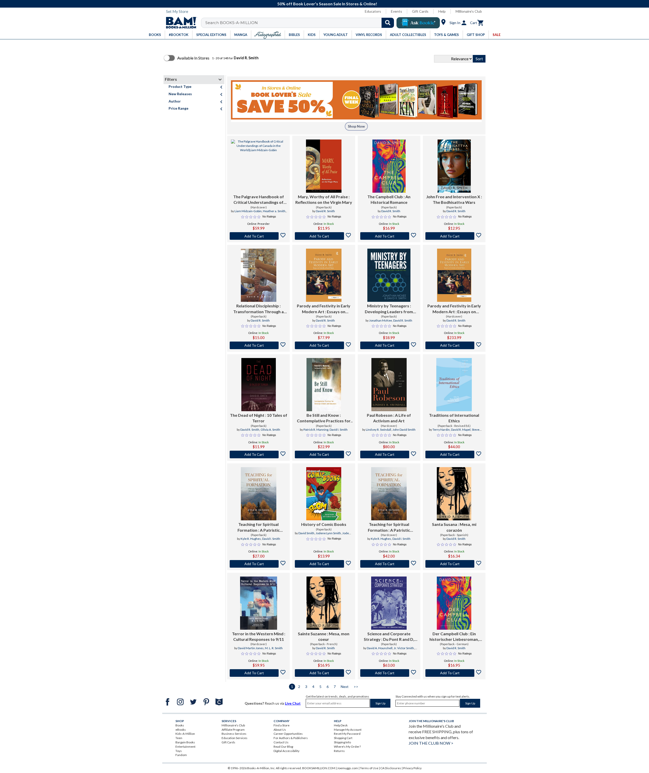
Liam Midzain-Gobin (248, 211)
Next (345, 686)
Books (179, 725)
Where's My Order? (347, 746)
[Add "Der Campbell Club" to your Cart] (454, 673)
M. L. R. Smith (274, 648)
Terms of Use (369, 768)
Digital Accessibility (286, 751)
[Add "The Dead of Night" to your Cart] (258, 454)
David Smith (306, 533)
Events (396, 11)
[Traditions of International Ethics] (454, 384)
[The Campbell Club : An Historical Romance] (389, 166)
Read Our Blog (283, 746)
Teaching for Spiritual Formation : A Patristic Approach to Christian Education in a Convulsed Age (258, 527)
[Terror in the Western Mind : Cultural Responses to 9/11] (258, 603)
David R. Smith (325, 211)
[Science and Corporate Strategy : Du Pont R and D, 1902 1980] (389, 603)
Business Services (234, 734)
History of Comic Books (323, 524)
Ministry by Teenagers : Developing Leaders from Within (389, 308)
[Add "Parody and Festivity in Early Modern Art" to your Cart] (323, 345)
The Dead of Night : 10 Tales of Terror (258, 418)
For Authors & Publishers (291, 738)
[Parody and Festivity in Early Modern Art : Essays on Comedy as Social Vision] (324, 275)
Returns (339, 751)
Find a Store (282, 725)
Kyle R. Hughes (251, 539)
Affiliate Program (233, 729)
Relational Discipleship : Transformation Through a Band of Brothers (258, 308)
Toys (178, 751)
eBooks (180, 729)
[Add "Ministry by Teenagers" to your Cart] (389, 345)
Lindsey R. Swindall (378, 429)
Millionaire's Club (469, 11)
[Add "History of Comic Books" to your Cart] (323, 564)
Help (442, 11)
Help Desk (341, 725)
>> (356, 686)
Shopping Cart (343, 738)
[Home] (179, 23)
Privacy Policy (412, 768)
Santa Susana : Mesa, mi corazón (454, 527)
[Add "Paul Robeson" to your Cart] (389, 454)
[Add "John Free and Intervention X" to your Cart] (454, 236)
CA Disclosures (390, 768)
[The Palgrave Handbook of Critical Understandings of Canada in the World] (258, 166)
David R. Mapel (461, 429)
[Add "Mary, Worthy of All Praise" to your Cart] (323, 236)
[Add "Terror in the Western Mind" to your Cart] (258, 673)
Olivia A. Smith (270, 429)
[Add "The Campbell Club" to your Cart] (389, 236)
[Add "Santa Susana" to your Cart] (454, 564)
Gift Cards (420, 11)
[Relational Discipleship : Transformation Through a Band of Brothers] (259, 275)
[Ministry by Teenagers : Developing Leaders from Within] (389, 275)
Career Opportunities (288, 734)
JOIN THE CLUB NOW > (431, 743)
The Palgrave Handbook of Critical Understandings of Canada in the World (258, 199)
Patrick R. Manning (315, 429)
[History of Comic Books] (323, 494)
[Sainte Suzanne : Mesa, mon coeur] (323, 603)
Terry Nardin (441, 429)
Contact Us (281, 742)
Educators (373, 11)
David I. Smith (339, 429)
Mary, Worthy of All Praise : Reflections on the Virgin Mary (323, 199)
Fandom (181, 755)
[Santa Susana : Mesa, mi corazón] (454, 494)
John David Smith (404, 429)
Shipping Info (342, 742)
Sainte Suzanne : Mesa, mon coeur (323, 636)
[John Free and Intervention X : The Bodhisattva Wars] (454, 166)
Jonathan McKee (380, 320)
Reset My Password (347, 734)
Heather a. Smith (274, 211)
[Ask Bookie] (418, 22)
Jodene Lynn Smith (328, 533)
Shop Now (356, 126)
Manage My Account (348, 729)
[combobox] (300, 23)
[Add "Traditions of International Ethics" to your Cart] (454, 454)
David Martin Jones (251, 648)
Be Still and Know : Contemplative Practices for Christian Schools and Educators (324, 418)
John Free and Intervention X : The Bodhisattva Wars (454, 199)
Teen (178, 738)
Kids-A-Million (185, 734)
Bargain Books (185, 742)
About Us (280, 729)
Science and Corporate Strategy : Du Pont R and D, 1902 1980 (389, 636)
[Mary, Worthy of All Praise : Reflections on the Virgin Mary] (324, 166)
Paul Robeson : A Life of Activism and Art (389, 418)
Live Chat (293, 703)
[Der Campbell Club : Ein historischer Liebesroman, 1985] (454, 603)
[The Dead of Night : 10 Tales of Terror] (258, 384)
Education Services (234, 738)
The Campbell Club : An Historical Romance (388, 199)
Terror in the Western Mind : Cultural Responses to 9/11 (258, 636)
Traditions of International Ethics (454, 418)
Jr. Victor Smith (404, 648)
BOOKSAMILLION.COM (318, 768)
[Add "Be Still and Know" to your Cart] (323, 454)
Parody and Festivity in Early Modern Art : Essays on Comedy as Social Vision (323, 308)
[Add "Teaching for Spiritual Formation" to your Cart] (258, 564)
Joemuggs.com (347, 768)
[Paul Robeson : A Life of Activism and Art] (389, 384)
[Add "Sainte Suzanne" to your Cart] (323, 673)
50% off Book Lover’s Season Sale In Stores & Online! (327, 3)
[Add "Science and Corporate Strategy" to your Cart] (389, 673)
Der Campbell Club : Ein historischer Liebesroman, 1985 (454, 636)
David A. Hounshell (379, 648)
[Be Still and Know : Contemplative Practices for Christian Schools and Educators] (323, 384)
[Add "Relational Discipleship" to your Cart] (258, 345)
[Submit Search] (388, 23)
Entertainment (185, 746)
